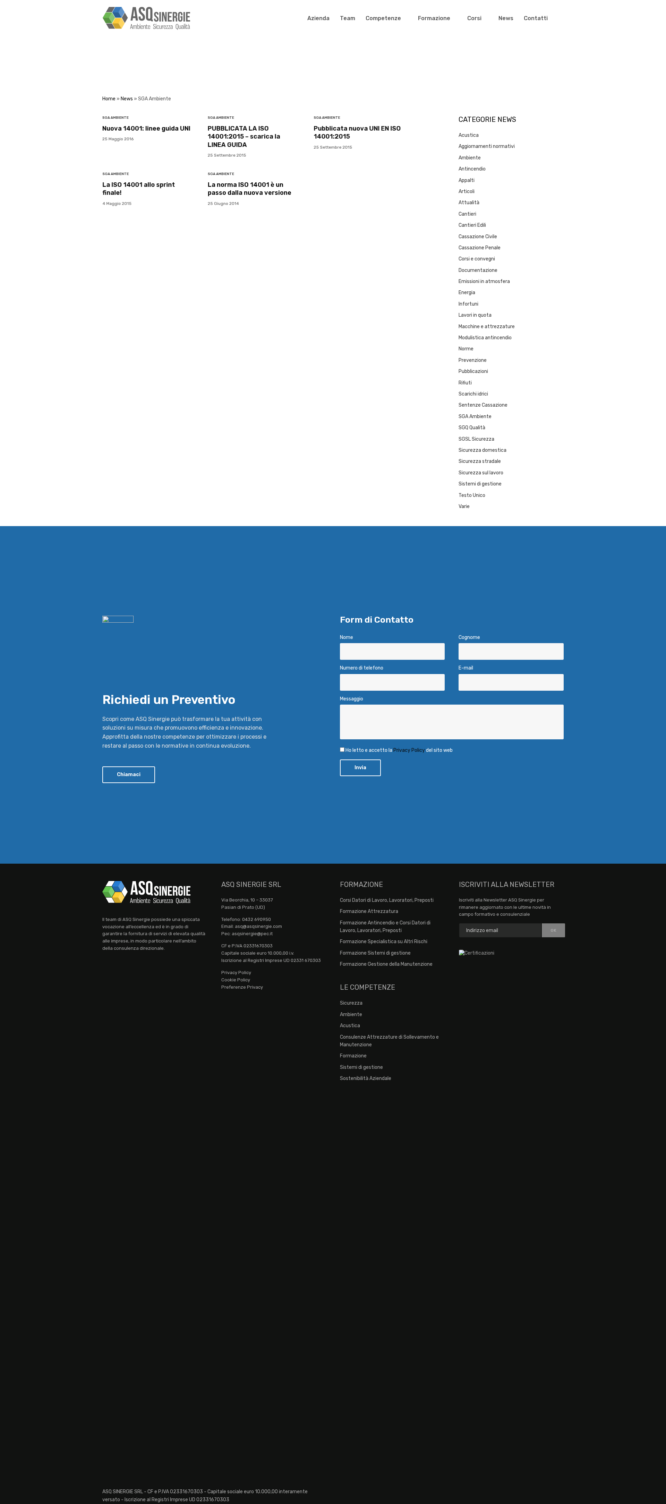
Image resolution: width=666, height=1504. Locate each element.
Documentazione (478, 270)
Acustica (469, 135)
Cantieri (467, 214)
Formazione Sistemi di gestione (375, 953)
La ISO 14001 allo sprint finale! (138, 189)
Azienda (318, 18)
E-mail (466, 668)
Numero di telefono (361, 668)
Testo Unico (472, 495)
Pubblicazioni (473, 371)
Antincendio (472, 169)
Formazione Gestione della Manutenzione (386, 964)
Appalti (467, 180)
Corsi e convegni (477, 259)
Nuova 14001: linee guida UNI (146, 128)
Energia (467, 293)
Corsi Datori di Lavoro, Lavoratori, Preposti (387, 900)
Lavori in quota (475, 315)
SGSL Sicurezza (476, 439)
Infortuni (468, 304)
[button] (128, 774)
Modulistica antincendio (485, 338)
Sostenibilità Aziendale (365, 1078)
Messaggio (351, 699)
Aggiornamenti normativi (487, 146)
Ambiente (470, 158)
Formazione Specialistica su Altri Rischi (383, 942)
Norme (466, 349)
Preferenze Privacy (242, 987)
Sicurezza (351, 1003)
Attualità (469, 203)
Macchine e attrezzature (487, 327)
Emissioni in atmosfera (484, 281)
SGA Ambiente (115, 118)
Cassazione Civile (478, 237)
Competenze (383, 18)
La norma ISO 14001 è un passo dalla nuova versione (249, 189)
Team (347, 18)
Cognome (469, 637)
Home (109, 99)
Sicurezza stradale (480, 461)
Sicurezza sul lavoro (481, 473)
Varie (464, 506)
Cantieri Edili (472, 225)
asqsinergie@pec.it (252, 933)
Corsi (474, 18)
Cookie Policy (235, 979)
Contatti (536, 18)
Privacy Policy (409, 750)
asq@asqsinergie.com (258, 926)
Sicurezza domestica (482, 450)
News (505, 18)
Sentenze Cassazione (483, 405)
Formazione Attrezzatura (369, 911)
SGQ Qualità (472, 428)
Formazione (434, 18)
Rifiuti (465, 383)
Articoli (467, 191)
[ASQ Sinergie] (146, 18)
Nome (346, 637)
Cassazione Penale (480, 248)
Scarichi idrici (473, 394)
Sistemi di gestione (480, 484)
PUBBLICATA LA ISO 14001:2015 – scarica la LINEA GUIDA (244, 137)
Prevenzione (473, 360)
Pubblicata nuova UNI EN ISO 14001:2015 (357, 132)
